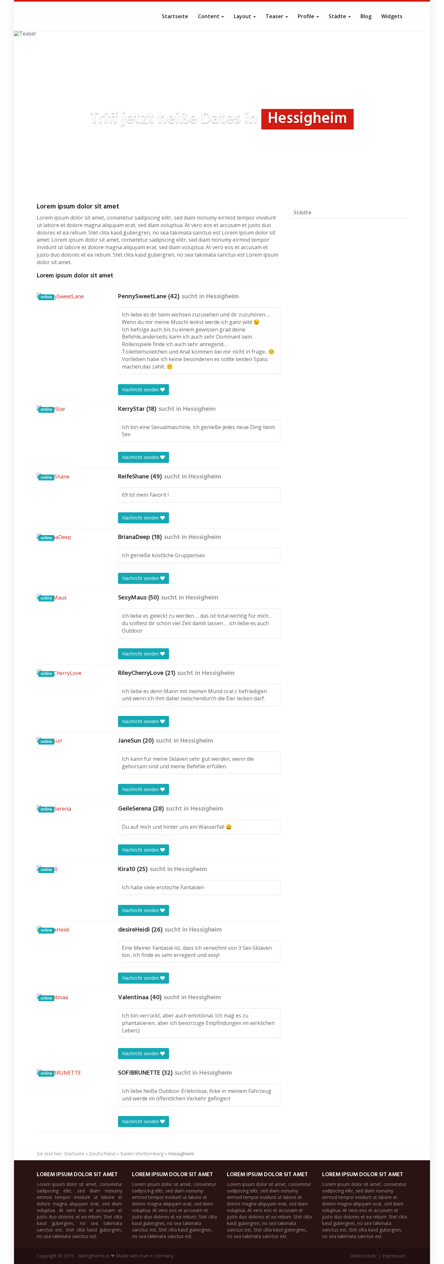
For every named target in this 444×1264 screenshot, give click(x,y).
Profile (307, 16)
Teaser (275, 16)
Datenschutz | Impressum (378, 1256)
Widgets (391, 16)
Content (209, 16)
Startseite (175, 16)
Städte (338, 16)
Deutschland (102, 1153)
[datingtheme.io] (37, 16)
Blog (366, 16)
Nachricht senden (141, 389)
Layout (243, 16)
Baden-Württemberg (141, 1153)
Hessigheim (222, 297)
